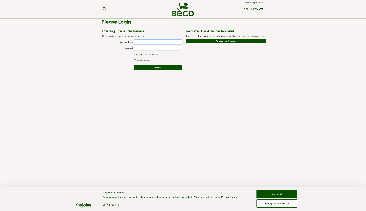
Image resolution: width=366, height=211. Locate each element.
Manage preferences (275, 203)
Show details (109, 205)
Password (128, 48)
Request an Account (226, 41)
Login (246, 9)
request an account (255, 36)
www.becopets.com (254, 2)
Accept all (277, 194)
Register (258, 9)
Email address (126, 42)
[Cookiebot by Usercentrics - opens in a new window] (83, 205)
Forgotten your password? (146, 54)
